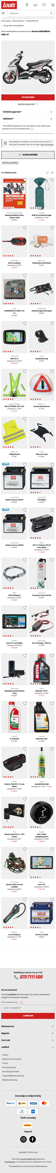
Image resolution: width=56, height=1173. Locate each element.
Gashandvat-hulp (41, 359)
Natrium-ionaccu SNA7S (14, 500)
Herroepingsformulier (10, 1072)
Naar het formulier (47, 145)
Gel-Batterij (42, 500)
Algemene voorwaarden (11, 1059)
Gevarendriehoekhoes (42, 406)
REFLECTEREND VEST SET (14, 406)
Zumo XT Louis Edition (14, 643)
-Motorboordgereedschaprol (41, 311)
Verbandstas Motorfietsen (41, 263)
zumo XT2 (41, 884)
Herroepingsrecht (9, 1067)
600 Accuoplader (14, 263)
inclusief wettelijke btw (28, 1159)
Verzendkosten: (10, 1162)
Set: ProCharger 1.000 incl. (41, 643)
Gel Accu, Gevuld (41, 935)
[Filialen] (27, 5)
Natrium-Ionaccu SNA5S (14, 545)
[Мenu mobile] (3, 13)
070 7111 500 (31, 977)
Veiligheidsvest (14, 454)
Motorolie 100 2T (41, 691)
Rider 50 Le (14, 359)
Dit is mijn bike (28, 97)
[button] (51, 13)
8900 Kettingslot (14, 595)
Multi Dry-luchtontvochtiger (42, 215)
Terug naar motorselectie (13, 26)
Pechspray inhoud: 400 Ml (41, 595)
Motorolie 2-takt (41, 739)
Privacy (5, 1063)
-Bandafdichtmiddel (41, 784)
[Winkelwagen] (53, 5)
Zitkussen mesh (42, 454)
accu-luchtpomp (14, 935)
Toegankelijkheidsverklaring (13, 1076)
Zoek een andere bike (26, 104)
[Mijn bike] (35, 5)
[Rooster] (47, 172)
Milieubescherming (9, 1080)
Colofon (5, 1055)
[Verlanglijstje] (44, 5)
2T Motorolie (14, 739)
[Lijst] (52, 172)
